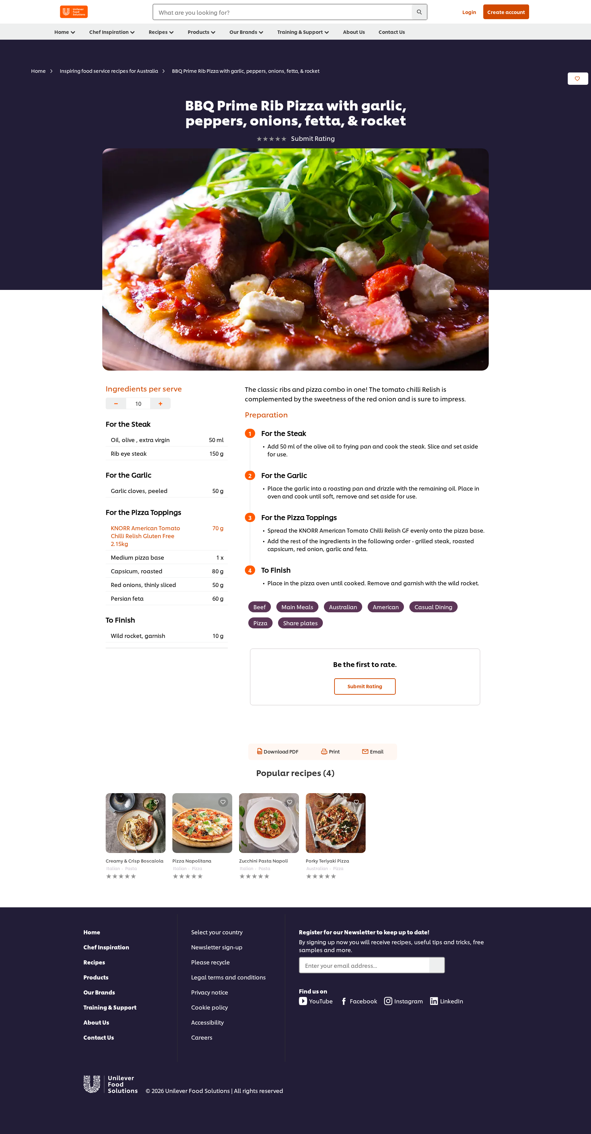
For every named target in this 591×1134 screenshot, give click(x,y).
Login (469, 12)
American (386, 607)
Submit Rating (364, 686)
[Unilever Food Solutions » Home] (74, 11)
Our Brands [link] (243, 31)
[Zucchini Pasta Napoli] (269, 823)
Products (95, 977)
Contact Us (98, 1037)
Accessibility (207, 1022)
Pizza (260, 623)
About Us (96, 1022)
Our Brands (99, 992)
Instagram (408, 1001)
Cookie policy (209, 1007)
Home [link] (61, 31)
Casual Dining (433, 607)
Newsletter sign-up (216, 947)
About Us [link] (354, 31)
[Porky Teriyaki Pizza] (336, 823)
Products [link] (198, 31)
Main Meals (297, 607)
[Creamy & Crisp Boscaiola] (136, 823)
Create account (506, 12)
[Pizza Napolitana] (202, 823)
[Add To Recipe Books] (578, 78)
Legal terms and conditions (228, 977)
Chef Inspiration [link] (109, 31)
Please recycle (210, 962)
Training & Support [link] (300, 31)
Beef (259, 607)
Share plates (300, 623)
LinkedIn (451, 1001)
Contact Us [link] (392, 31)
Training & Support (109, 1007)
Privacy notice (209, 992)
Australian (343, 607)
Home (91, 932)
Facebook (363, 1001)
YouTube (321, 1001)
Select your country (216, 932)
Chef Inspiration (106, 947)
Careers (201, 1037)
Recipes (94, 962)
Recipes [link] (158, 31)
